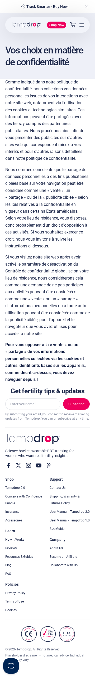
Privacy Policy (15, 593)
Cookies (11, 610)
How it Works (14, 539)
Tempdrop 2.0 (15, 488)
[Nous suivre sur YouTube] (38, 465)
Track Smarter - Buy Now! (47, 6)
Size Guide (57, 529)
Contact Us (57, 488)
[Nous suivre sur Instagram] (28, 465)
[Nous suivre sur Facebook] (8, 465)
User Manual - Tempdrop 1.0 (70, 520)
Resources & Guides (19, 557)
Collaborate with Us (64, 565)
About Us (56, 548)
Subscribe (76, 404)
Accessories (13, 520)
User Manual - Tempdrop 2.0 (70, 512)
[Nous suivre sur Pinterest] (48, 465)
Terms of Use (14, 601)
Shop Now (56, 25)
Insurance (12, 512)
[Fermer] (86, 6)
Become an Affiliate (63, 557)
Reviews (11, 548)
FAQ (8, 574)
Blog (8, 565)
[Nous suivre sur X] (18, 465)
